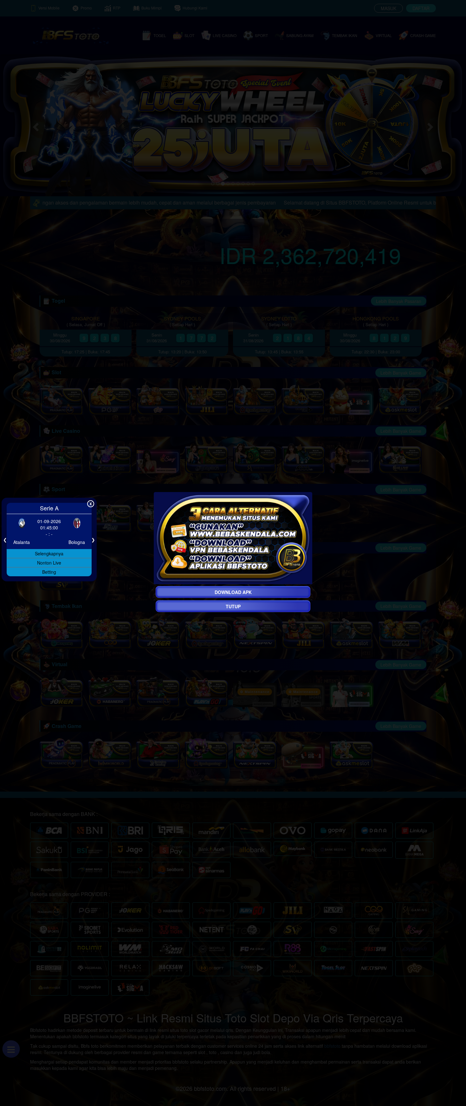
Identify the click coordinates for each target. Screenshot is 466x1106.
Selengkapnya (49, 553)
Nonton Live (49, 562)
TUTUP (233, 606)
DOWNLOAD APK (233, 592)
